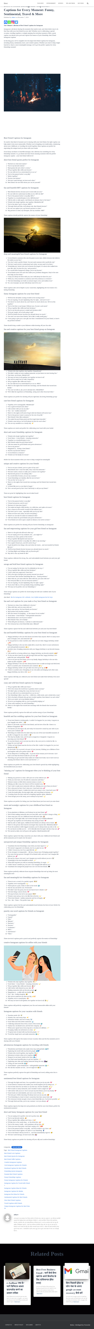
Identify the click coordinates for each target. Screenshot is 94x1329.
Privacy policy (19, 1325)
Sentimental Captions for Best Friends (15, 1197)
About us (38, 1325)
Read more (17, 1302)
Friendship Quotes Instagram (13, 1171)
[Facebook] (5, 22)
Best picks (81, 3)
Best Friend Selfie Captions (12, 1159)
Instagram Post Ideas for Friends (14, 1194)
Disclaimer (29, 1325)
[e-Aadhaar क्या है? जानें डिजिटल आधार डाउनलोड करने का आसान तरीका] (17, 1271)
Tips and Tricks (70, 3)
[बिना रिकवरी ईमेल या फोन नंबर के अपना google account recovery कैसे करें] (77, 1271)
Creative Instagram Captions (13, 1162)
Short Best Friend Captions (12, 1200)
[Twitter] (16, 22)
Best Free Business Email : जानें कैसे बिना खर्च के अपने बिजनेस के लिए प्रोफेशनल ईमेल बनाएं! (46, 1276)
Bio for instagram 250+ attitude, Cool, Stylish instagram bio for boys (32, 597)
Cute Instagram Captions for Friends (15, 1165)
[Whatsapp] (9, 22)
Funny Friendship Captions (12, 1177)
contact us (8, 1325)
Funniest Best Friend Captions (13, 1174)
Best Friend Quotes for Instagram (14, 1156)
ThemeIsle (87, 1325)
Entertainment (51, 3)
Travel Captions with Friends (13, 1203)
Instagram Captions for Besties (13, 1191)
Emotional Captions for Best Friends (15, 1168)
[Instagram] (12, 22)
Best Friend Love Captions (12, 1153)
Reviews (60, 3)
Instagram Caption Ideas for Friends (15, 1188)
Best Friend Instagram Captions (17, 1150)
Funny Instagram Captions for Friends (16, 1180)
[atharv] (7, 1217)
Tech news (40, 3)
